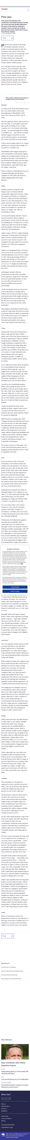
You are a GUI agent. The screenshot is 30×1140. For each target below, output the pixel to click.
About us (3, 1104)
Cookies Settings (15, 587)
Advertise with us (5, 1106)
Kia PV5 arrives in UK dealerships (8, 967)
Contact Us (4, 1108)
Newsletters (4, 1111)
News (2, 1059)
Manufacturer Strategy (6, 1082)
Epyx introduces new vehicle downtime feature (11, 978)
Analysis (3, 1069)
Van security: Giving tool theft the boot (9, 975)
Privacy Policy (4, 1116)
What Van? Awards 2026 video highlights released (12, 971)
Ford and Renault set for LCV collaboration (14, 1079)
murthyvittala (4, 33)
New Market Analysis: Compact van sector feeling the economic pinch (14, 1086)
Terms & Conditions (6, 1118)
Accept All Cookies (15, 591)
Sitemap (3, 1121)
